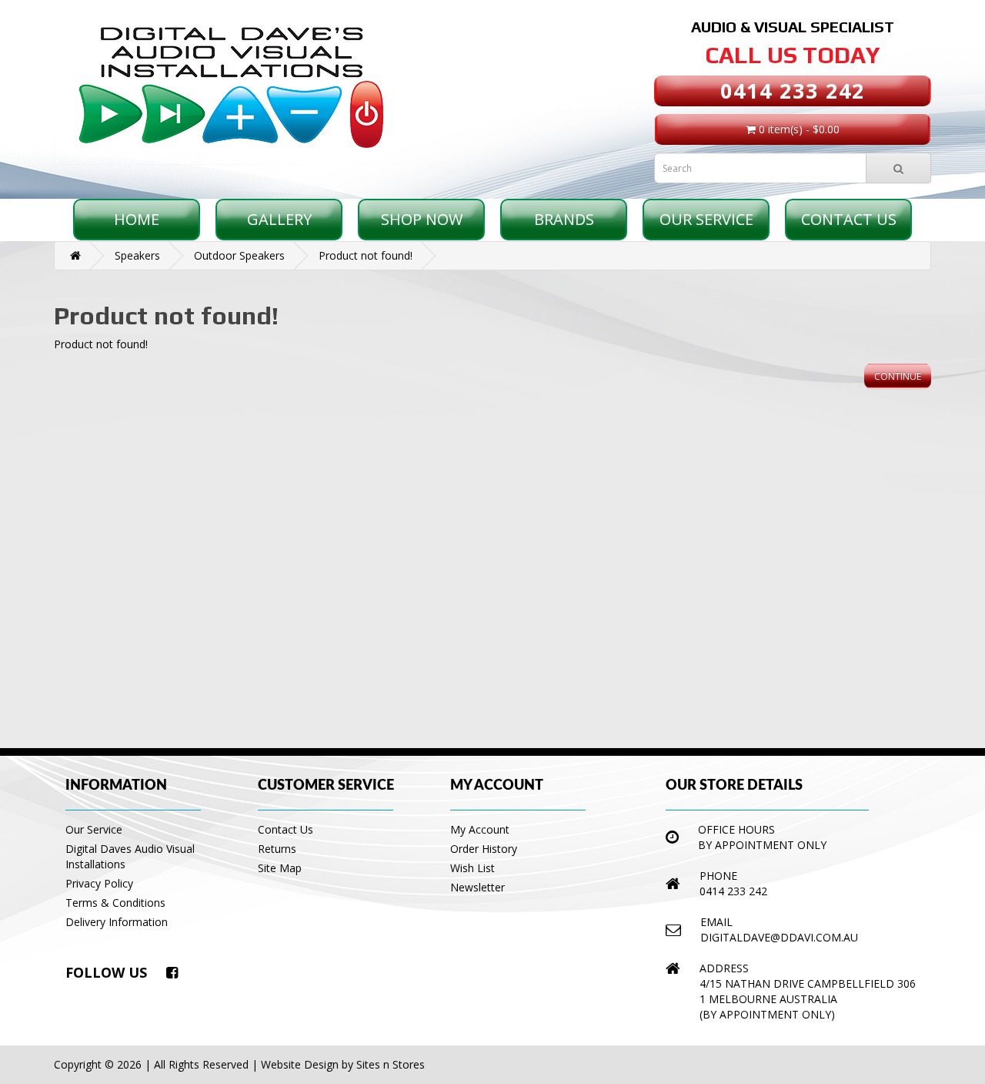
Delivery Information (116, 922)
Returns (277, 848)
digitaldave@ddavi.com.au (779, 937)
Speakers (137, 255)
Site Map (280, 868)
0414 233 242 (792, 90)
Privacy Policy (99, 883)
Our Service (706, 219)
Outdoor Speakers (239, 255)
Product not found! (365, 255)
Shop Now (421, 219)
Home (136, 219)
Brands (564, 219)
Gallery (279, 219)
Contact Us (849, 219)
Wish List (472, 868)
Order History (483, 848)
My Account (479, 829)
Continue (897, 376)
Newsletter (477, 887)
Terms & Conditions (115, 902)
